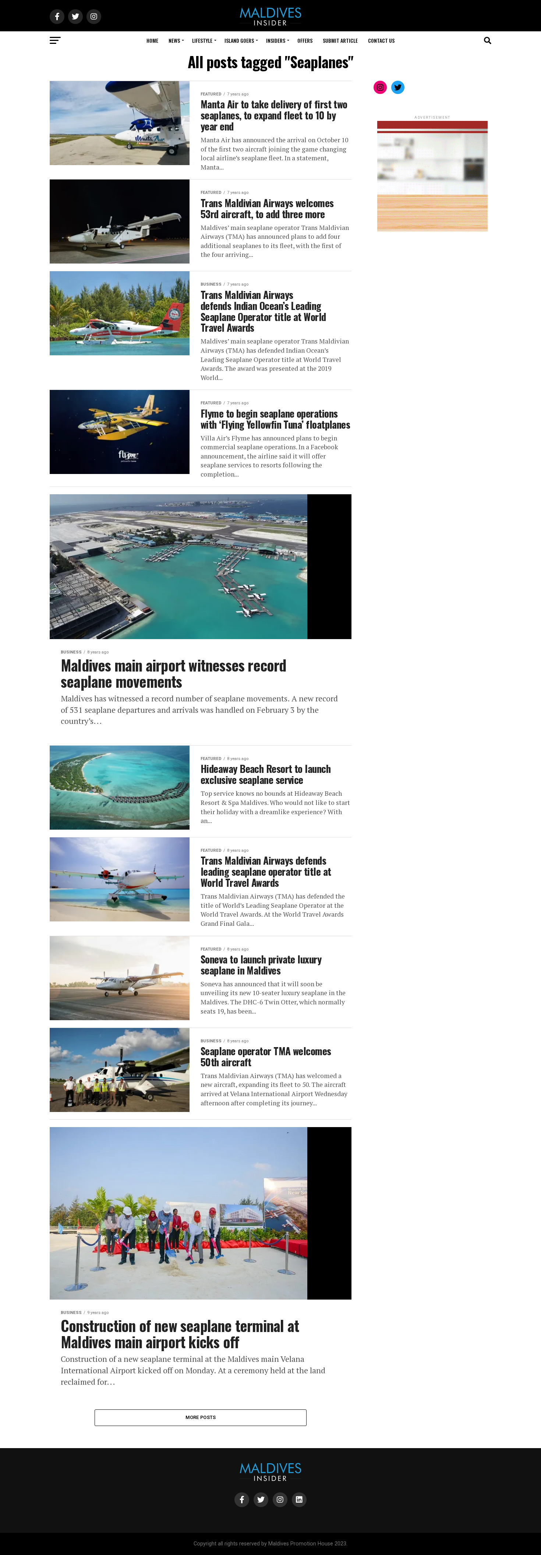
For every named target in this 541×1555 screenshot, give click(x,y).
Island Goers (239, 40)
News (174, 40)
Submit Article (340, 40)
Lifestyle (202, 40)
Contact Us (381, 40)
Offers (304, 40)
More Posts (200, 1417)
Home (152, 40)
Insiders (275, 40)
